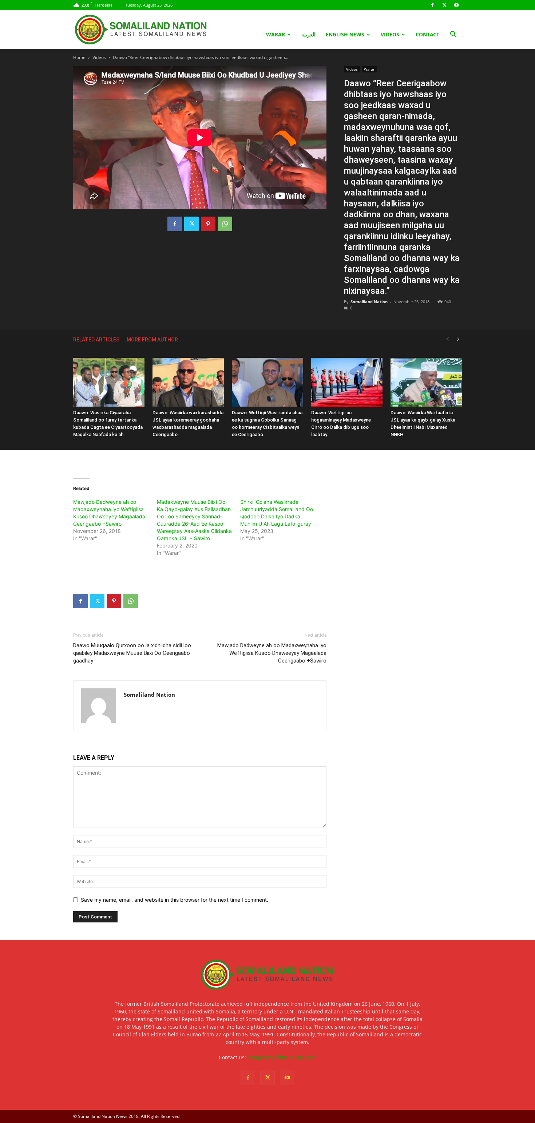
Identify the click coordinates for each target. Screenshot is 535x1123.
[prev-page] (447, 339)
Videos (390, 34)
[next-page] (458, 339)
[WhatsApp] (225, 224)
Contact (427, 34)
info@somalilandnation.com (281, 1057)
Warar (275, 34)
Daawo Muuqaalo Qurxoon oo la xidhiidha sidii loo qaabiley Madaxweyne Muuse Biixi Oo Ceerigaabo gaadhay (132, 653)
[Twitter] (444, 5)
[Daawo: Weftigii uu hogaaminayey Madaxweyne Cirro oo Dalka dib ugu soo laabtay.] (347, 382)
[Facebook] (432, 5)
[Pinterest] (208, 224)
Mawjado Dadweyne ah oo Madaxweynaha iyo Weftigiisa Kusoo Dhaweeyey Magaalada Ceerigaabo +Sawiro (271, 653)
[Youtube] (456, 5)
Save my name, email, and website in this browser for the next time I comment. (174, 900)
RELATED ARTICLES (96, 340)
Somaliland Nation (369, 301)
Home (79, 57)
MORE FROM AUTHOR (152, 340)
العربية (308, 34)
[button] (453, 35)
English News (345, 34)
